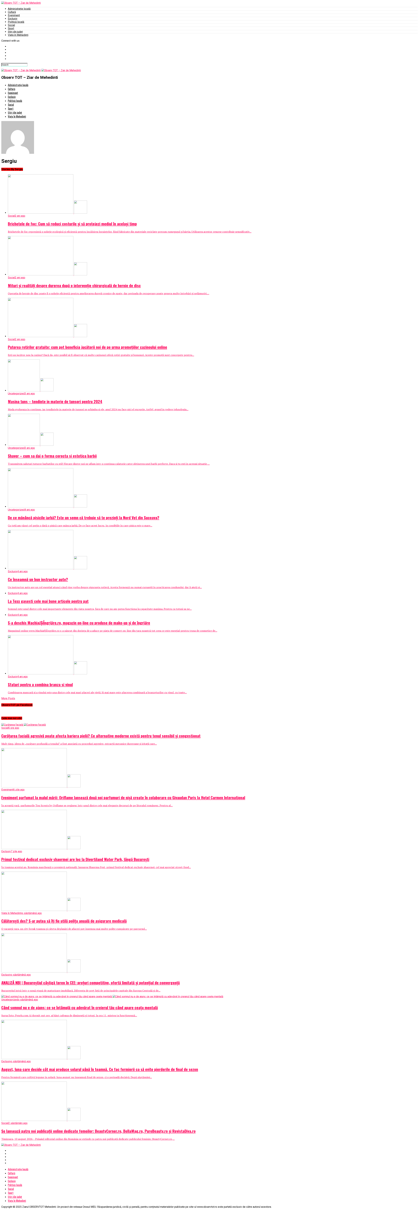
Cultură (12, 12)
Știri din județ (15, 31)
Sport (11, 28)
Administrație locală (19, 8)
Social (11, 25)
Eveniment (14, 15)
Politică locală (16, 21)
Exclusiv (12, 18)
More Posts (8, 698)
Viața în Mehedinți (18, 35)
